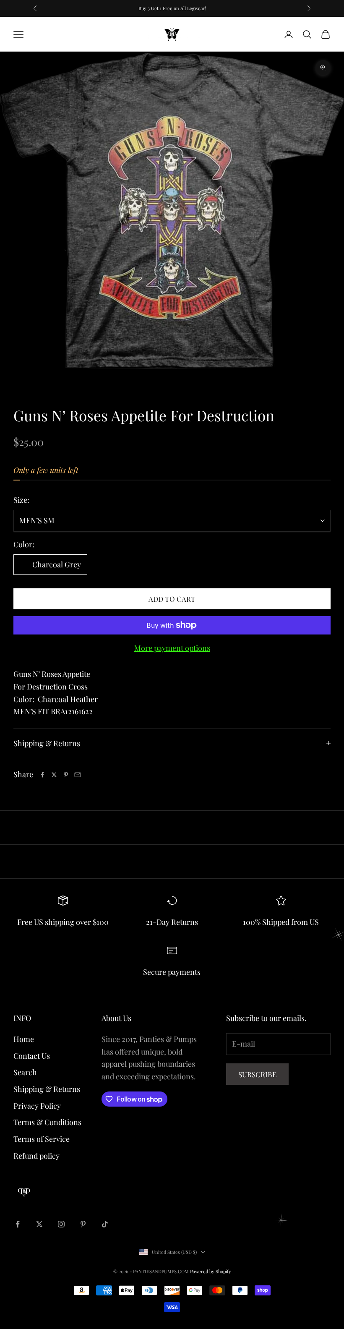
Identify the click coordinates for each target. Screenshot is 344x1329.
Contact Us (31, 1056)
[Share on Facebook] (42, 774)
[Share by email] (77, 774)
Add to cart (172, 598)
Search (25, 1072)
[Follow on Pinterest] (83, 1224)
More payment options (172, 648)
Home (23, 1039)
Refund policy (36, 1156)
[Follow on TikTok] (105, 1224)
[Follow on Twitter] (39, 1224)
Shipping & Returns (46, 1089)
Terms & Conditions (47, 1122)
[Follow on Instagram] (61, 1224)
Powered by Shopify (210, 1271)
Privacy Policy (37, 1106)
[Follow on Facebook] (17, 1224)
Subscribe (257, 1074)
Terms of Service (41, 1139)
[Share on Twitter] (54, 774)
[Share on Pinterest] (66, 774)
